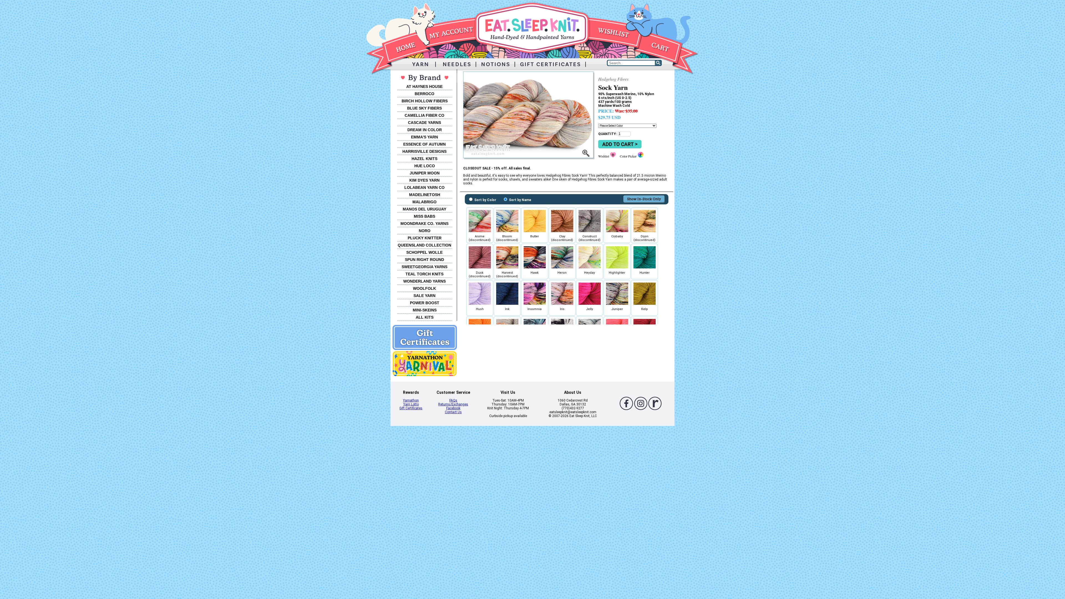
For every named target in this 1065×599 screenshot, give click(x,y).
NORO (424, 231)
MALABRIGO (424, 202)
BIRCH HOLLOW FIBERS (425, 101)
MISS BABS (424, 216)
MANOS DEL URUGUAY (424, 209)
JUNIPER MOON (425, 173)
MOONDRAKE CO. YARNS (424, 223)
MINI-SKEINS (425, 310)
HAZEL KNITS (424, 158)
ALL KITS (424, 317)
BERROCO (424, 94)
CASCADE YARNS (424, 122)
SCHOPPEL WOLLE (424, 252)
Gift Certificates (410, 408)
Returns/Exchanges (453, 404)
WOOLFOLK (424, 288)
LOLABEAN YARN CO (424, 187)
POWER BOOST (424, 303)
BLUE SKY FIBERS (424, 108)
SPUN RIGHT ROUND (424, 259)
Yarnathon (411, 400)
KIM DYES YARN (424, 180)
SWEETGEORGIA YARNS (424, 267)
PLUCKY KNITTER (425, 238)
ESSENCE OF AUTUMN (424, 144)
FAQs (453, 400)
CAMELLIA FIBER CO (424, 115)
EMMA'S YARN (424, 137)
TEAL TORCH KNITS (424, 274)
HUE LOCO (424, 166)
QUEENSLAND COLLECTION (424, 245)
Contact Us (453, 412)
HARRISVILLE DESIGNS (424, 151)
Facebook (453, 408)
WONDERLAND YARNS (424, 281)
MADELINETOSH (424, 194)
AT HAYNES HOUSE (424, 86)
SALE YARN (424, 295)
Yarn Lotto (411, 404)
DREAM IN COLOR (424, 130)
